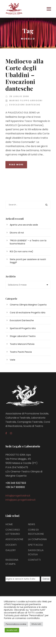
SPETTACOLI (35, 545)
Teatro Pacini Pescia (21, 351)
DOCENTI (10, 545)
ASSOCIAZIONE (14, 539)
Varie (12, 359)
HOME (9, 524)
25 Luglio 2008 (19, 96)
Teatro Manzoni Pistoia (22, 344)
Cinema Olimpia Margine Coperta (28, 304)
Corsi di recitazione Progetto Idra (27, 312)
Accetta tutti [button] (12, 630)
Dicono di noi (17, 232)
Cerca (46, 578)
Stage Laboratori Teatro (23, 336)
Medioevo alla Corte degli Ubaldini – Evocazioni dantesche (24, 74)
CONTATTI (34, 560)
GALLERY (10, 550)
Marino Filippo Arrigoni (25, 100)
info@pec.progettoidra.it (20, 500)
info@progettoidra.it (17, 495)
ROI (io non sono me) (21, 251)
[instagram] (11, 433)
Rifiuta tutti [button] (36, 624)
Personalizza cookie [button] (16, 624)
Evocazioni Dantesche (24, 104)
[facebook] (6, 433)
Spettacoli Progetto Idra (23, 328)
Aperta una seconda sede (24, 224)
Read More (16, 164)
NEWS (31, 524)
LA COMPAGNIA (37, 539)
